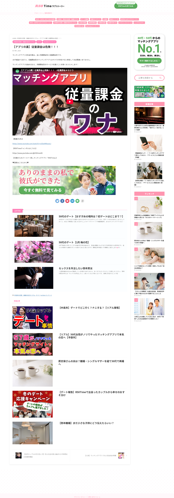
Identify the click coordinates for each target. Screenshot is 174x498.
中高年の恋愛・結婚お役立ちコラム (65, 23)
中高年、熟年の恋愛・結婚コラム (67, 19)
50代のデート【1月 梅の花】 (74, 242)
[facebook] (62, 201)
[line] (77, 201)
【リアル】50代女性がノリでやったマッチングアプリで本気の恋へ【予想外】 (91, 336)
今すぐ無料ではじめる (149, 60)
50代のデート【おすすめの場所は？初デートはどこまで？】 (91, 216)
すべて (38, 295)
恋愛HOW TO (112, 23)
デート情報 (84, 19)
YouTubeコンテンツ (92, 26)
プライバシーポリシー (80, 497)
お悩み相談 (82, 23)
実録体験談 (92, 23)
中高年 (105, 19)
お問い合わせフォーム (94, 497)
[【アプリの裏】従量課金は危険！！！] (72, 201)
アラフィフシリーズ (125, 23)
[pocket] (67, 201)
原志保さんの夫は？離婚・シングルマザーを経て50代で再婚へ (91, 362)
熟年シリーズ (114, 19)
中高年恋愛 (102, 23)
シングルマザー (139, 23)
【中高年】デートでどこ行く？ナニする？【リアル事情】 (89, 307)
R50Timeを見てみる (125, 6)
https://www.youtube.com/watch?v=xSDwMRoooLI (31, 143)
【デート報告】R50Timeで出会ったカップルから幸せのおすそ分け (91, 393)
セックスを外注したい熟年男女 (76, 268)
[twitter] (57, 201)
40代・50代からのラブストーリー (40, 23)
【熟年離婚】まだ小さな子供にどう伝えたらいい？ (86, 423)
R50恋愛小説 (79, 26)
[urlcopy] (82, 201)
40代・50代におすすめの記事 (45, 19)
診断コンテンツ (96, 19)
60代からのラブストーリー (129, 19)
